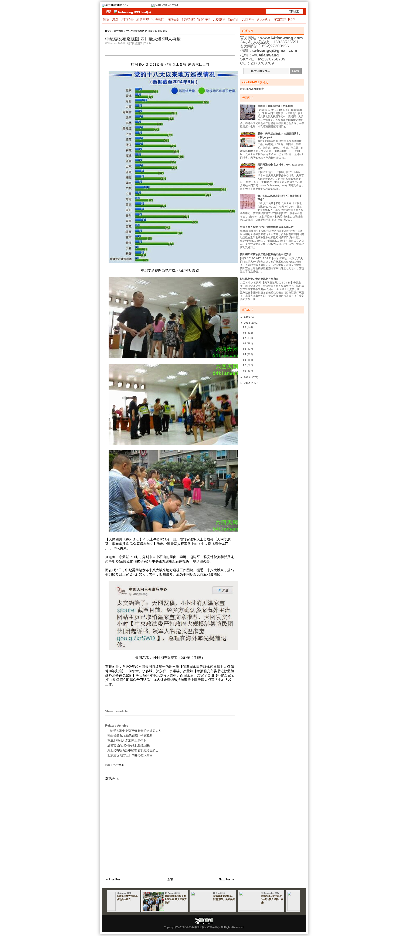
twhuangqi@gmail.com (274, 50)
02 (245, 365)
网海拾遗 (173, 19)
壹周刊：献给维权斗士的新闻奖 (275, 106)
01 (245, 370)
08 (245, 332)
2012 (247, 383)
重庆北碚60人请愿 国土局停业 (126, 740)
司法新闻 (158, 19)
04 (245, 354)
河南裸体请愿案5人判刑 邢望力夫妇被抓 (143, 898)
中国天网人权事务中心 (207, 927)
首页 (106, 19)
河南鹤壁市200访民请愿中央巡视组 (130, 736)
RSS (291, 19)
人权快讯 (219, 19)
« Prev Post (113, 879)
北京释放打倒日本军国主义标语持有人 (238, 898)
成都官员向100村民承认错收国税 (128, 745)
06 (245, 343)
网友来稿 (279, 19)
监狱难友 (188, 19)
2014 (247, 322)
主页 (170, 879)
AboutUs (264, 19)
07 (245, 338)
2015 (247, 317)
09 (245, 327)
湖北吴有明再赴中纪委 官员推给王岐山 (133, 750)
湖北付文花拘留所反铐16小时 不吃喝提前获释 (287, 899)
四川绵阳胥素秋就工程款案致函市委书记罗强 (265, 254)
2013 (247, 377)
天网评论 (248, 19)
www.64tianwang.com (281, 38)
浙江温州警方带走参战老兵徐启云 (259, 278)
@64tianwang (265, 55)
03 (245, 359)
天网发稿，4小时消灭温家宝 (156, 657)
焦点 (115, 19)
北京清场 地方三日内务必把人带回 (130, 755)
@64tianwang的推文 (252, 88)
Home (108, 31)
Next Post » (226, 879)
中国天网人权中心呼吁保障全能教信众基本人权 (267, 227)
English (233, 19)
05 (245, 348)
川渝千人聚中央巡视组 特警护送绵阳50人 (134, 731)
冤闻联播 (127, 19)
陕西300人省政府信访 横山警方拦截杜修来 (191, 899)
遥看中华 (142, 19)
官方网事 (204, 19)
